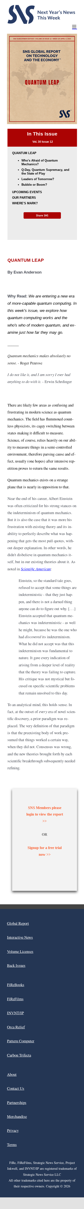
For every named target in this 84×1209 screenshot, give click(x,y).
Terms (12, 1144)
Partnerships (16, 1102)
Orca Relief (16, 1027)
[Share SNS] (42, 215)
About (12, 1074)
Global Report (18, 923)
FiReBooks (15, 984)
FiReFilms (15, 998)
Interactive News (20, 937)
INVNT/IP (15, 1012)
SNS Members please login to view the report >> (44, 814)
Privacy (13, 1130)
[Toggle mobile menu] (74, 26)
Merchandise (17, 1116)
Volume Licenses (20, 951)
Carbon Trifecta (19, 1055)
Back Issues (16, 965)
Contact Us (15, 1088)
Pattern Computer (20, 1041)
